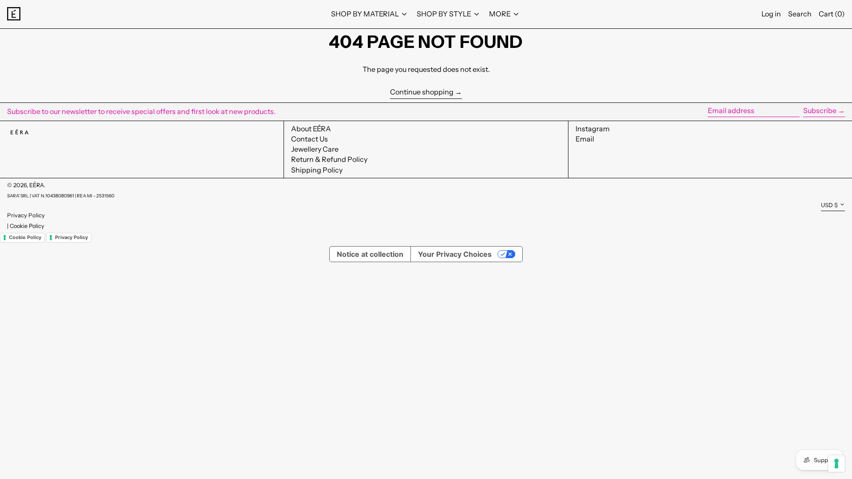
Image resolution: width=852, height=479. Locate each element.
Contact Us (309, 138)
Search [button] (800, 13)
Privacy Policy (26, 215)
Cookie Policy (27, 226)
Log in (771, 13)
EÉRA (36, 185)
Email (585, 139)
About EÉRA (311, 128)
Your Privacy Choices (455, 254)
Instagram (593, 129)
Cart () (832, 13)
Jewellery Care (315, 149)
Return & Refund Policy (329, 159)
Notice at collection (370, 254)
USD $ (829, 205)
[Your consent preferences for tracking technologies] (836, 463)
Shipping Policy (317, 169)
